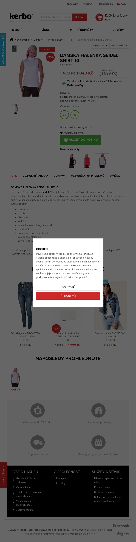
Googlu (77, 265)
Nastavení (68, 286)
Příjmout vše (68, 295)
